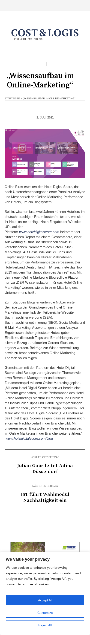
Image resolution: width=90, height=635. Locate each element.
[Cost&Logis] (45, 34)
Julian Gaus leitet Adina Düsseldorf (45, 469)
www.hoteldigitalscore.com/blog (29, 438)
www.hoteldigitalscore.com (39, 232)
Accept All (45, 600)
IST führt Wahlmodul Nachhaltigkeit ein (45, 497)
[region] (45, 593)
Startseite (12, 98)
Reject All (45, 625)
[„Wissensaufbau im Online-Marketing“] (45, 153)
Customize (45, 613)
